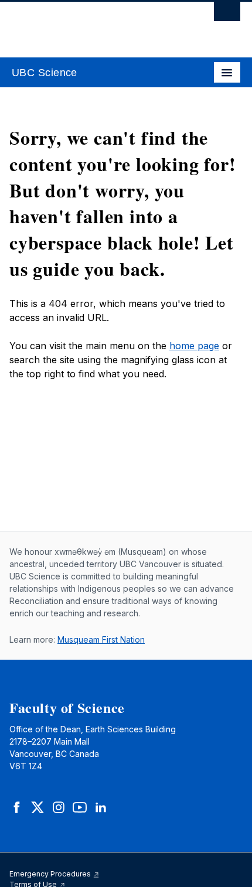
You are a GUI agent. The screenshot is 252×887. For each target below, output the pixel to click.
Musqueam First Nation (101, 639)
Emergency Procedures (51, 873)
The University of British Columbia (92, 24)
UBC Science (44, 73)
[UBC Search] (227, 15)
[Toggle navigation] (227, 72)
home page (194, 346)
